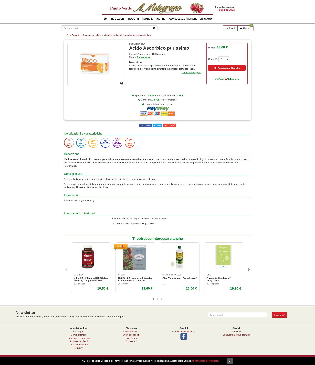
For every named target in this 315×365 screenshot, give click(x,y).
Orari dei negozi (131, 334)
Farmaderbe (143, 57)
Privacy (79, 348)
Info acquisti (79, 331)
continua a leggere (191, 72)
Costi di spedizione (78, 344)
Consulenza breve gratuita (236, 334)
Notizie (148, 19)
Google (171, 125)
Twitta (158, 125)
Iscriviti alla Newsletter (183, 331)
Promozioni (117, 19)
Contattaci (131, 341)
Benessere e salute (92, 35)
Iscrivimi (278, 315)
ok (230, 361)
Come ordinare (78, 334)
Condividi (146, 125)
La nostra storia (131, 331)
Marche (192, 19)
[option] (95, 64)
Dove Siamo (131, 338)
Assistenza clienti (79, 341)
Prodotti (75, 35)
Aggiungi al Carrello (228, 68)
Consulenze (177, 19)
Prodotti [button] (133, 19)
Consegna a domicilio (79, 338)
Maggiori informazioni (206, 360)
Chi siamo (206, 19)
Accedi (231, 28)
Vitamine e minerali (113, 35)
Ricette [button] (160, 19)
